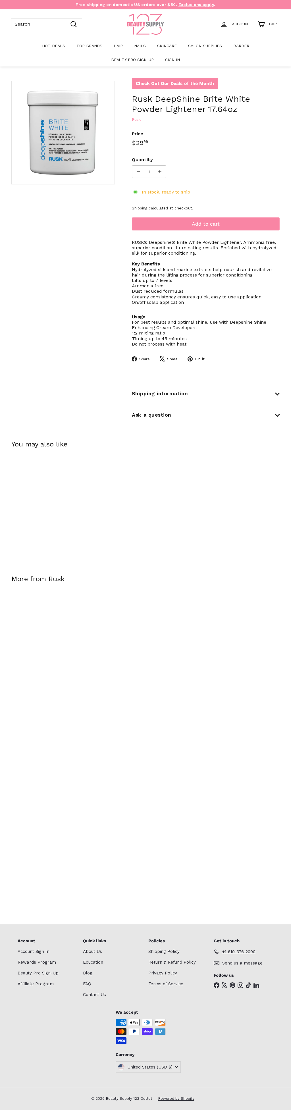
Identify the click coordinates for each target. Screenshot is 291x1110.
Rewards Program (37, 962)
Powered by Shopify (176, 1098)
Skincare (167, 45)
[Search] (73, 24)
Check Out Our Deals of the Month (175, 83)
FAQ (87, 983)
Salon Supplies (205, 45)
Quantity (142, 159)
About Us (92, 951)
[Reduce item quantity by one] (138, 171)
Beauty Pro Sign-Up (132, 59)
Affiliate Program (36, 983)
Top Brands (89, 45)
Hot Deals (53, 45)
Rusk (56, 579)
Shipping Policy (164, 951)
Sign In (172, 59)
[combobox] (46, 24)
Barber (241, 45)
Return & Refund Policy (172, 962)
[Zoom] (63, 132)
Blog (87, 973)
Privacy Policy (162, 973)
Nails (140, 45)
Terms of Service (165, 983)
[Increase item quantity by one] (159, 171)
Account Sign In (33, 951)
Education (93, 962)
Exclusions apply (196, 4)
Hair (118, 45)
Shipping (139, 208)
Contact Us (94, 994)
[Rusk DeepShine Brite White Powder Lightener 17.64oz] (31, 507)
